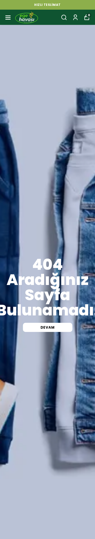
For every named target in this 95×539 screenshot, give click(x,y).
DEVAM (48, 327)
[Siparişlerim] (75, 17)
